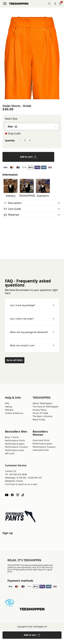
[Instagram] (17, 495)
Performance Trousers (16, 446)
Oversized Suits (41, 450)
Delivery (9, 409)
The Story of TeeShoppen (46, 406)
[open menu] (4, 3)
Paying (8, 406)
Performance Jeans (15, 443)
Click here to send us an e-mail (21, 484)
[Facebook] (12, 495)
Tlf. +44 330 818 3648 (16, 474)
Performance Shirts (15, 440)
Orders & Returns (14, 413)
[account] (55, 3)
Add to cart (26, 156)
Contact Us (10, 471)
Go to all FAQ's (15, 360)
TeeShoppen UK (40, 626)
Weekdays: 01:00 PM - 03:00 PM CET (23, 477)
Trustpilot (32, 596)
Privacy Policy (39, 409)
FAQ (7, 403)
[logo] (18, 4)
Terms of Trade (40, 413)
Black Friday (39, 419)
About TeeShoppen (42, 403)
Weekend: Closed (14, 480)
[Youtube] (6, 495)
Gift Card (9, 453)
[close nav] (3, 12)
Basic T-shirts (12, 437)
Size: (10, 126)
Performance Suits (14, 450)
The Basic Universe (42, 416)
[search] (49, 3)
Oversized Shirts (41, 440)
